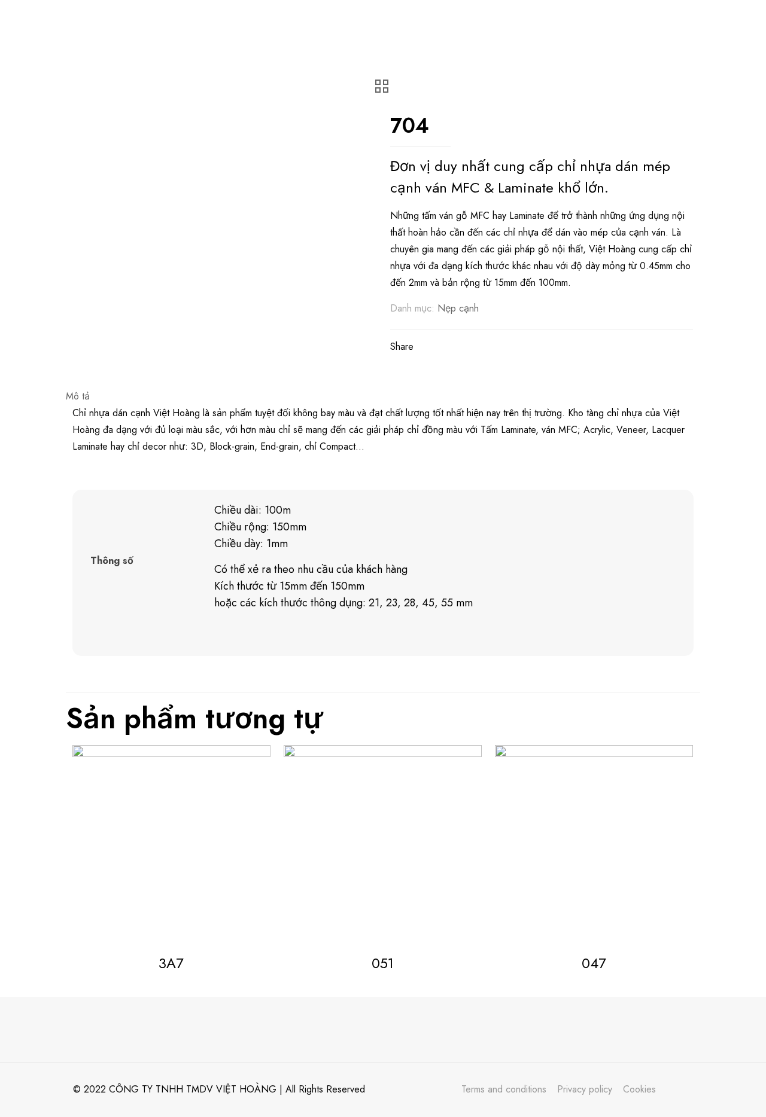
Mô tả (78, 396)
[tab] (383, 396)
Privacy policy (584, 1089)
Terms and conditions (503, 1089)
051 (383, 963)
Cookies (639, 1089)
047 (594, 963)
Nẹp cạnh (458, 308)
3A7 (171, 963)
